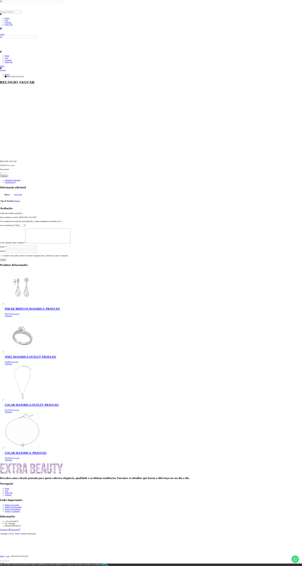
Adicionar (4, 176)
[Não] (107, 565)
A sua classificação (7, 225)
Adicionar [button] (8, 316)
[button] (151, 14)
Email (3, 251)
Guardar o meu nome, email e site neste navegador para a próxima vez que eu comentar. (35, 256)
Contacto (8, 22)
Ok (104, 565)
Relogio (17, 201)
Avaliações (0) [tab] (10, 182)
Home (7, 18)
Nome (3, 247)
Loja (6, 20)
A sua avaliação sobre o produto (12, 243)
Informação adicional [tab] (12, 180)
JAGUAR (18, 195)
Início (2, 556)
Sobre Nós (9, 25)
